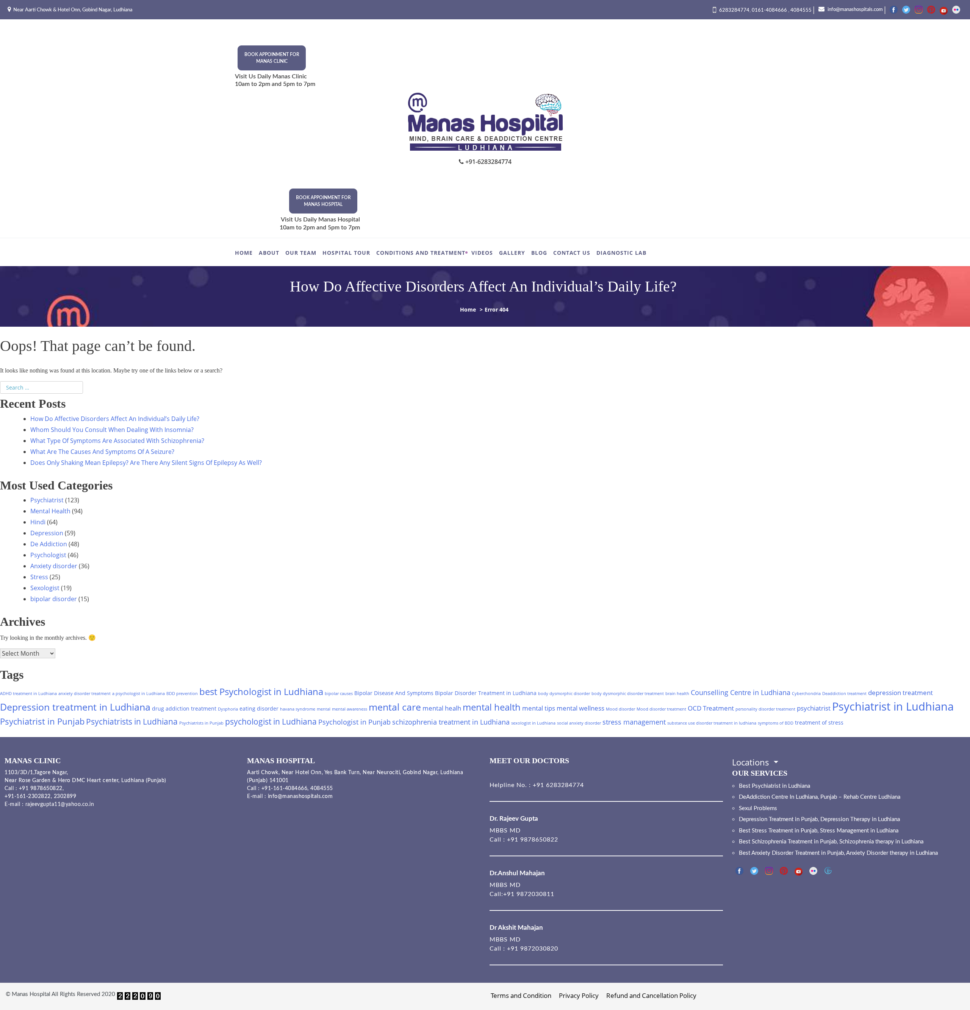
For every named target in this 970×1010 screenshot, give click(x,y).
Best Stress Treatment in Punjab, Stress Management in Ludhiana (818, 831)
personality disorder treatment (765, 709)
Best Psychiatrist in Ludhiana (774, 786)
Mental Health (50, 511)
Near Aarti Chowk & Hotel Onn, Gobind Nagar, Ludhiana (72, 10)
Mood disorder (620, 709)
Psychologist (48, 555)
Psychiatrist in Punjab (42, 721)
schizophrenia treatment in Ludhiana (451, 721)
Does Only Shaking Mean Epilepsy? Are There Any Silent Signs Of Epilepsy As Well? (146, 462)
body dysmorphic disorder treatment (627, 693)
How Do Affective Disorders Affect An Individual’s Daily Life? (115, 419)
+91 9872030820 (532, 949)
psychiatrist (814, 708)
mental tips (538, 708)
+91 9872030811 (528, 894)
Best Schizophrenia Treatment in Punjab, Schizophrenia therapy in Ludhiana (831, 842)
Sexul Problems (758, 808)
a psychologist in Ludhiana (138, 693)
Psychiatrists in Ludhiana (132, 721)
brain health (677, 693)
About (269, 252)
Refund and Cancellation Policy (651, 995)
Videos (482, 252)
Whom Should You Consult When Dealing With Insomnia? (112, 430)
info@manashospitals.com (854, 9)
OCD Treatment (711, 708)
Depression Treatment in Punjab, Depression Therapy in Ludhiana (819, 819)
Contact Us (571, 252)
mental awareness (349, 709)
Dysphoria (228, 709)
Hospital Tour (346, 252)
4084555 (801, 10)
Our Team (300, 252)
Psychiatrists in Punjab (201, 723)
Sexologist (44, 588)
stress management (634, 721)
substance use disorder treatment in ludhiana (711, 723)
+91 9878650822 (40, 788)
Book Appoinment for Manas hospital (323, 201)
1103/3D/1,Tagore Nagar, (36, 772)
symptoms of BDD (775, 723)
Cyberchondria (806, 693)
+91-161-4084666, (285, 788)
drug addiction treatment (184, 708)
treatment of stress (819, 722)
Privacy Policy (579, 995)
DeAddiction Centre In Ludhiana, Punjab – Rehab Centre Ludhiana (819, 797)
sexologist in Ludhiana (533, 723)
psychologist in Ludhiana (271, 721)
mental (323, 709)
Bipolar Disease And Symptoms (393, 693)
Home (244, 252)
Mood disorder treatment (661, 709)
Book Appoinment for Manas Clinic (271, 58)
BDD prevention (182, 693)
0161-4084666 (770, 10)
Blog (539, 252)
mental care (395, 706)
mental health (492, 707)
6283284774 (734, 10)
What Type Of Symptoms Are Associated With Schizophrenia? (118, 440)
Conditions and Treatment (420, 252)
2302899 (65, 796)
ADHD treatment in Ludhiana (28, 693)
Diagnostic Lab (621, 252)
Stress (39, 577)
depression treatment (900, 692)
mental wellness (580, 708)
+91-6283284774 (488, 161)
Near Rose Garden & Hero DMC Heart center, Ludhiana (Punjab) (85, 780)
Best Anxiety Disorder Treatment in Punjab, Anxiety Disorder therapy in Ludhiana (838, 853)
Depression (46, 533)
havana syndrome (297, 709)
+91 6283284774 (557, 785)
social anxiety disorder (579, 723)
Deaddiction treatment (844, 693)
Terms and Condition (521, 995)
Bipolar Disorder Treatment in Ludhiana (486, 693)
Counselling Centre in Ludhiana (740, 692)
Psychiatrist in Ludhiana (893, 706)
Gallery (512, 252)
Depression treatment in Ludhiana (75, 706)
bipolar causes (339, 693)
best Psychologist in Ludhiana (261, 691)
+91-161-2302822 (28, 796)
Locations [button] (751, 762)
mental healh (441, 708)
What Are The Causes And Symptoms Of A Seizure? (102, 451)
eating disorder (258, 708)
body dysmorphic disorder (564, 693)
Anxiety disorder (53, 566)
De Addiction (48, 544)
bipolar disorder (53, 599)
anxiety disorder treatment (84, 693)
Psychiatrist (47, 500)
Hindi (37, 522)
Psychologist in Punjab (354, 721)
